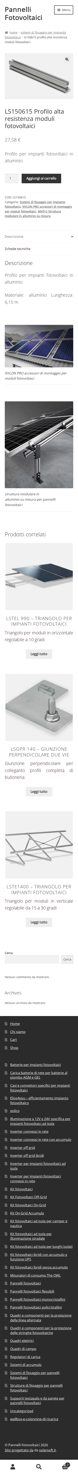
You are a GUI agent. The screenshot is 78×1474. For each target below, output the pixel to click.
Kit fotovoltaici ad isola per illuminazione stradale (31, 1236)
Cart (13, 1039)
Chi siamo (18, 1032)
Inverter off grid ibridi (27, 1155)
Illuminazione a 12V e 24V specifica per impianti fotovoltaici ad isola (40, 1121)
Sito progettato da (19, 1450)
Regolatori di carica (25, 1357)
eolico (15, 1111)
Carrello (60, 1463)
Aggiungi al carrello (41, 178)
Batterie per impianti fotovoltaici (35, 1064)
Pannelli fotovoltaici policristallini (36, 1307)
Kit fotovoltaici (21, 1189)
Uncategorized (21, 1411)
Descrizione (14, 236)
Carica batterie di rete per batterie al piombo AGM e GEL (38, 1075)
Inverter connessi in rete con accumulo (40, 1139)
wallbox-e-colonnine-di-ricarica (34, 1419)
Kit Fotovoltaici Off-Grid (28, 1197)
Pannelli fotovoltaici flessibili (32, 1291)
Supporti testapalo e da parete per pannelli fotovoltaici (37, 1400)
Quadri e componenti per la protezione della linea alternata (41, 1317)
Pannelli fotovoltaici (25, 1283)
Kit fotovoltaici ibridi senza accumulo (39, 1267)
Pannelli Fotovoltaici (23, 13)
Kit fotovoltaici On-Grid (28, 1205)
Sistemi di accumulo (26, 1364)
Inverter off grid (22, 1147)
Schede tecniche (17, 248)
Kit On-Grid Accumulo (27, 1213)
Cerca (9, 953)
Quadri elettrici (22, 1340)
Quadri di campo (23, 1349)
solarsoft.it (47, 1450)
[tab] (39, 237)
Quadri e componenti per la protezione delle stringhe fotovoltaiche (41, 1330)
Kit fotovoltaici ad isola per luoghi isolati (41, 1246)
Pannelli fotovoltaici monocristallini (37, 1299)
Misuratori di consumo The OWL (35, 1275)
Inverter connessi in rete (29, 1131)
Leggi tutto (39, 654)
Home (13, 32)
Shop (14, 1047)
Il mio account (13, 1467)
